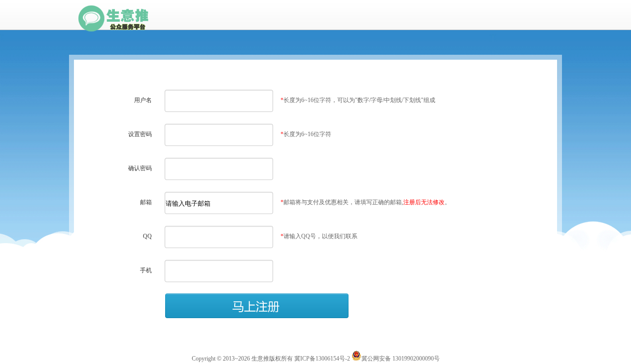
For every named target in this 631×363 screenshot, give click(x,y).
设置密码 (140, 134)
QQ (147, 236)
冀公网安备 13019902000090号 (400, 358)
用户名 (143, 100)
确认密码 (140, 168)
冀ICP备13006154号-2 (322, 358)
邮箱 (146, 202)
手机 (146, 270)
